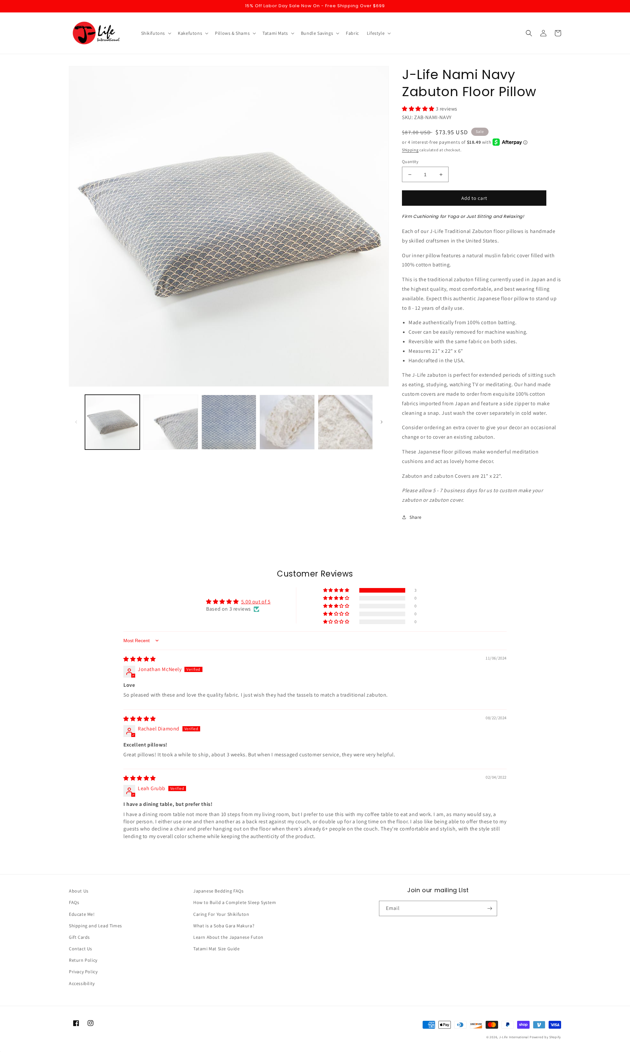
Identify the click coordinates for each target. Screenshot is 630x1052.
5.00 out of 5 (256, 601)
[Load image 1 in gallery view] (112, 422)
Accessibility (82, 983)
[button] (155, 33)
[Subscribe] (489, 908)
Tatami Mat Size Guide (216, 949)
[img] (139, 659)
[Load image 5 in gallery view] (345, 422)
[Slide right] (381, 422)
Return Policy (83, 960)
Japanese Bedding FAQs (218, 891)
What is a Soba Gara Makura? (223, 926)
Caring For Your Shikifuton (221, 914)
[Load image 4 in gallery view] (287, 422)
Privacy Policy (83, 972)
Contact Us (80, 949)
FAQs (74, 902)
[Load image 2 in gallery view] (170, 422)
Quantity (410, 161)
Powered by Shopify (545, 1037)
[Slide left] (76, 422)
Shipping (410, 149)
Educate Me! (82, 914)
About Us (79, 891)
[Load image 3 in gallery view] (228, 422)
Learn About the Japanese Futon (228, 937)
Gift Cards (79, 937)
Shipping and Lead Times (95, 926)
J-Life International (514, 1037)
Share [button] (416, 517)
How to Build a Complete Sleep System (234, 902)
